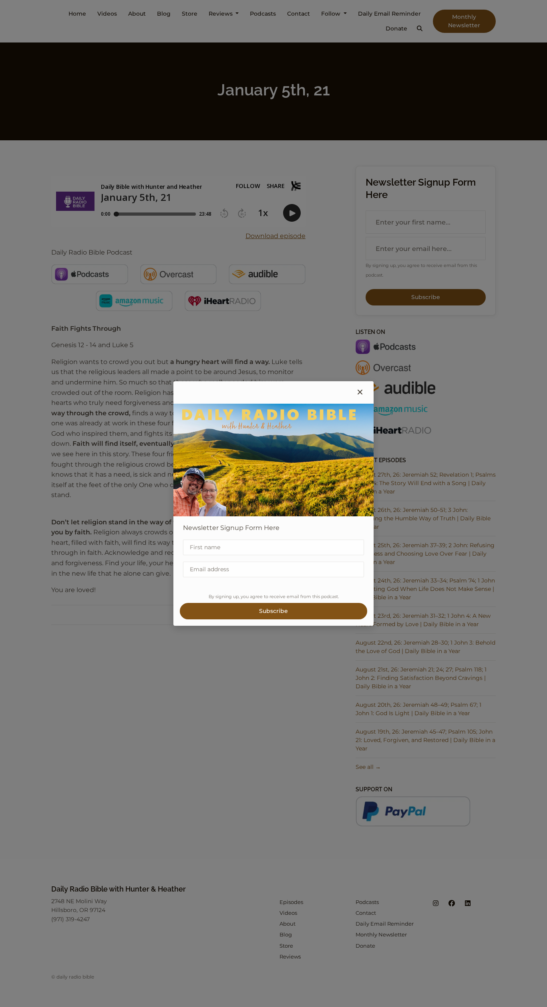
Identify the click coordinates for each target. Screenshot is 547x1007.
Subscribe (273, 611)
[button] (360, 392)
